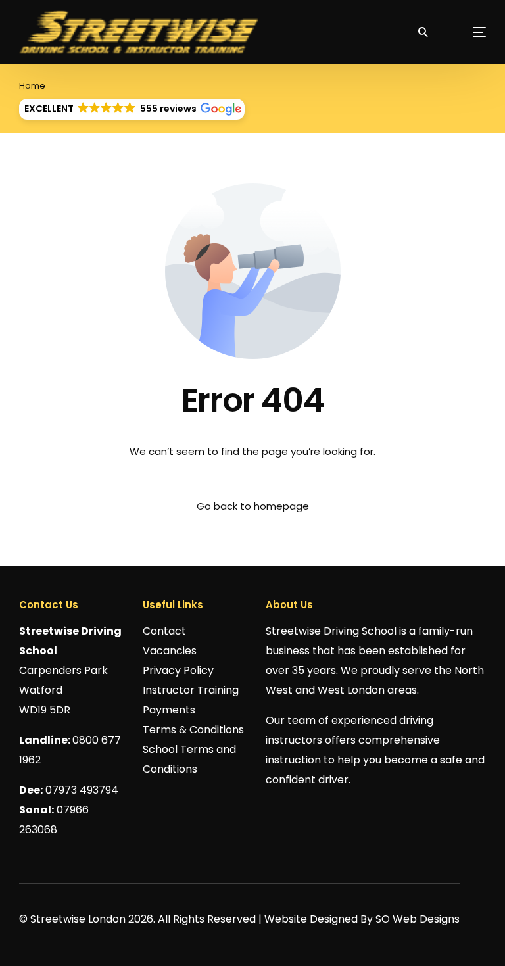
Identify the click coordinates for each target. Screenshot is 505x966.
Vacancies (170, 650)
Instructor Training (191, 690)
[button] (132, 109)
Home (32, 85)
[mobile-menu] (463, 32)
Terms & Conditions (193, 729)
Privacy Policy (178, 670)
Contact (164, 631)
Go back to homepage (253, 506)
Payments (169, 709)
